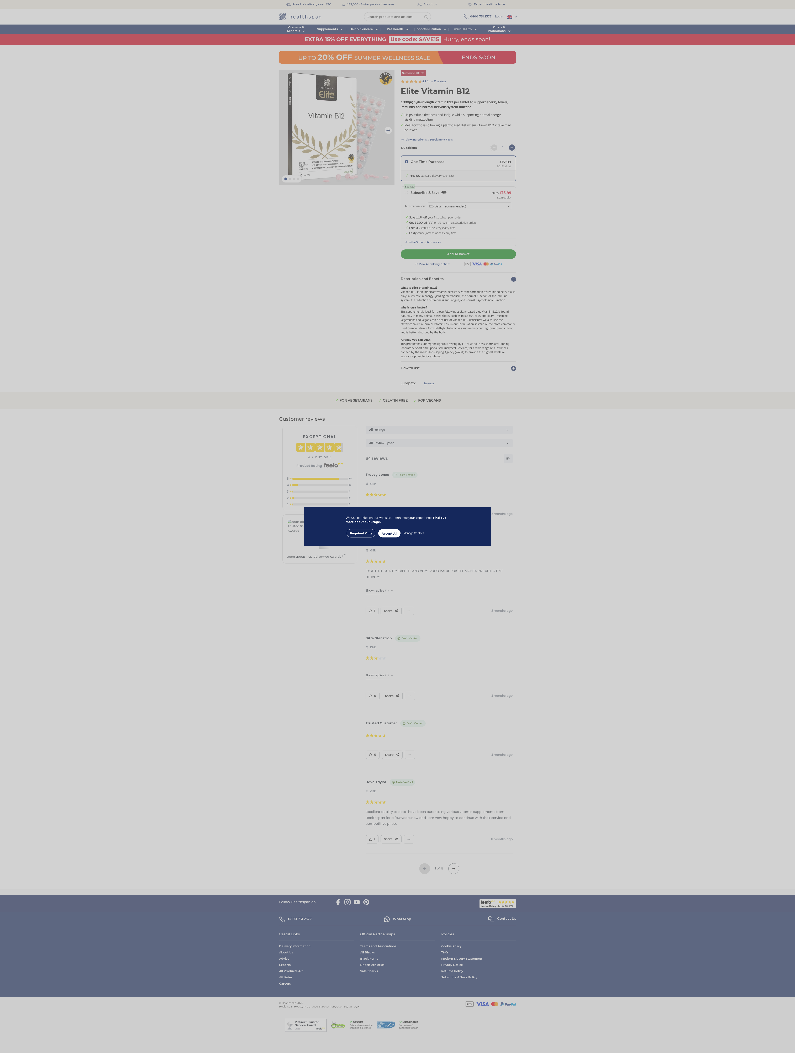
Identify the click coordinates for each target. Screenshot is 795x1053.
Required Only (361, 533)
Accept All (389, 533)
